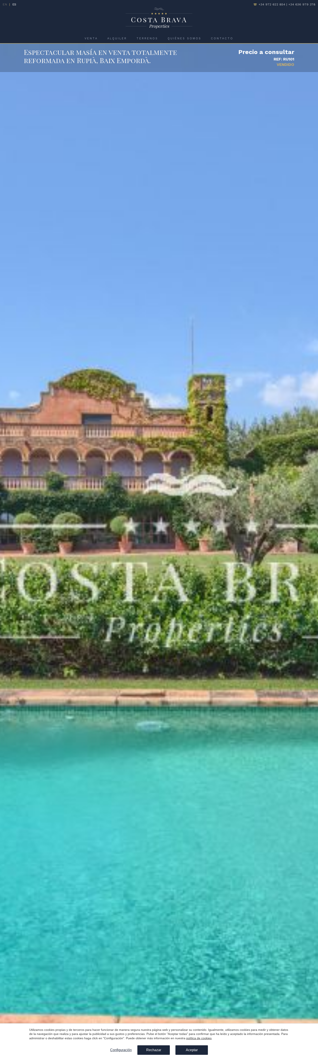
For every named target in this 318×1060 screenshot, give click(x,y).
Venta (91, 38)
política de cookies (199, 1038)
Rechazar (153, 1050)
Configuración (121, 1050)
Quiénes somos (184, 38)
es (14, 4)
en (5, 4)
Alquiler (117, 38)
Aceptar (192, 1050)
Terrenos (147, 38)
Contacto (222, 38)
